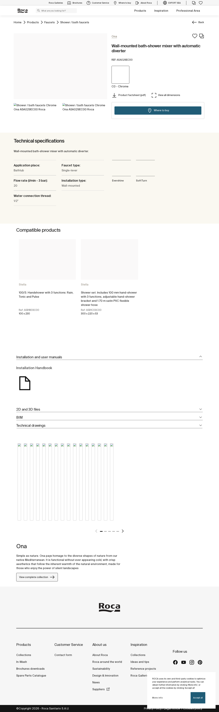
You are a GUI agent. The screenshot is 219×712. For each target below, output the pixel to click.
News (96, 682)
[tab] (109, 357)
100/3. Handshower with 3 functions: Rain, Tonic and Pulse (46, 294)
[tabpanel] (47, 280)
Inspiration (161, 10)
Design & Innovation (105, 675)
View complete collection (33, 577)
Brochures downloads (30, 668)
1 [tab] (101, 531)
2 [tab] (105, 531)
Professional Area (188, 10)
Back (201, 22)
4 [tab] (113, 531)
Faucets (49, 22)
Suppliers (98, 689)
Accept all (198, 698)
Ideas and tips (140, 661)
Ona (21, 546)
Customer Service (68, 645)
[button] (38, 10)
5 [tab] (117, 531)
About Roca (100, 654)
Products (140, 10)
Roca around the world (107, 661)
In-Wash (21, 661)
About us (99, 645)
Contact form (63, 654)
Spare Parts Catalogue (31, 675)
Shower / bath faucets (74, 22)
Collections (23, 654)
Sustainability (101, 668)
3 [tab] (109, 531)
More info (157, 698)
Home (18, 22)
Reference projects (143, 668)
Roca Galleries (140, 675)
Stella (22, 284)
